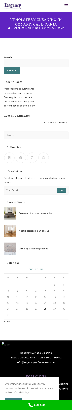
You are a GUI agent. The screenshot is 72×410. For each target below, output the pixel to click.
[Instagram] (43, 158)
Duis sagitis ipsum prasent (18, 97)
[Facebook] (21, 158)
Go (61, 190)
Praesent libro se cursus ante (19, 88)
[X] (9, 158)
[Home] (9, 28)
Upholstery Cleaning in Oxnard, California (39, 28)
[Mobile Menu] (66, 5)
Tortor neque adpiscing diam (19, 105)
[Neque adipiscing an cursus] (10, 231)
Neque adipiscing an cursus (18, 93)
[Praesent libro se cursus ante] (10, 213)
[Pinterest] (32, 158)
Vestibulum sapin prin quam (19, 101)
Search (8, 57)
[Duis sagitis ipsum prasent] (10, 249)
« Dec (7, 321)
